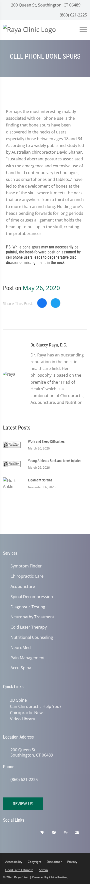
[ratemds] (58, 833)
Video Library (22, 719)
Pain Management (27, 658)
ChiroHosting (58, 877)
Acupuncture (22, 586)
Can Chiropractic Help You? (35, 706)
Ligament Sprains (40, 480)
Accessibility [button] (13, 862)
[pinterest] (34, 840)
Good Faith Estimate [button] (19, 870)
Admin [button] (43, 870)
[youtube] (9, 840)
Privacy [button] (72, 862)
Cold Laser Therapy (28, 627)
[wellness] (69, 833)
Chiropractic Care (27, 576)
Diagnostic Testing (27, 607)
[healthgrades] (46, 833)
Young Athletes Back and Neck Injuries (54, 461)
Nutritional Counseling (31, 637)
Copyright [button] (34, 862)
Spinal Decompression (31, 596)
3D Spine (18, 700)
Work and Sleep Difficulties (46, 441)
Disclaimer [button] (54, 862)
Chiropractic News (27, 712)
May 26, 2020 (41, 288)
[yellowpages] (80, 833)
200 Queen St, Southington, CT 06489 (45, 5)
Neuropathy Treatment (32, 617)
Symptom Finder (26, 566)
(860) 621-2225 (73, 15)
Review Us (23, 803)
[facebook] (22, 833)
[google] (9, 833)
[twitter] (22, 840)
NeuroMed (20, 647)
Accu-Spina (20, 667)
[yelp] (34, 833)
